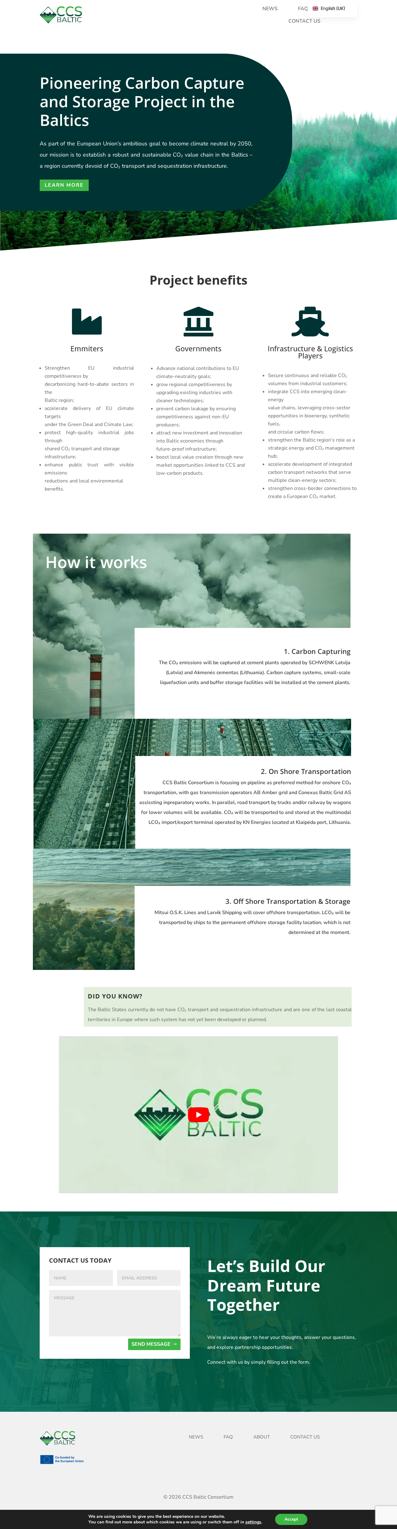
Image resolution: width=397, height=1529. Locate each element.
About (261, 1437)
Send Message (151, 1344)
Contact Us (304, 21)
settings (253, 1522)
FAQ (303, 8)
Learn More (64, 185)
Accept (291, 1519)
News (270, 8)
